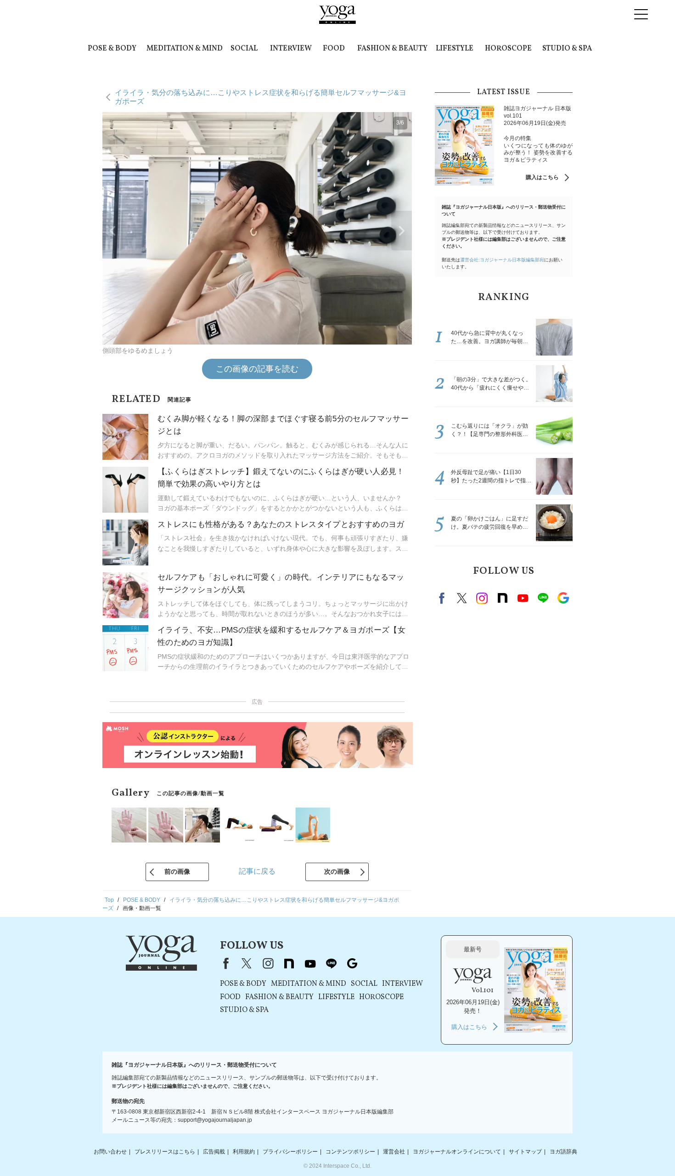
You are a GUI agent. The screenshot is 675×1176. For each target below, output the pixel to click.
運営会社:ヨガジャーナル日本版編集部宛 (502, 259)
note (502, 598)
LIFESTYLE (454, 49)
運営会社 (394, 1151)
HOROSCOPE (508, 49)
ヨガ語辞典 (563, 1151)
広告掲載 (214, 1151)
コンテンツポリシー (350, 1151)
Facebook (443, 598)
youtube (310, 963)
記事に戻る (257, 871)
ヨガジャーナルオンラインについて (457, 1151)
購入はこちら (542, 177)
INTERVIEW (291, 49)
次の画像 (337, 871)
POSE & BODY (112, 49)
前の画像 (177, 871)
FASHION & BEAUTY (392, 49)
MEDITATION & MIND (184, 49)
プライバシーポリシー (290, 1151)
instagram (482, 598)
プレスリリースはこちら (165, 1151)
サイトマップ (525, 1151)
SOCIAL (244, 49)
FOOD (334, 49)
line (543, 598)
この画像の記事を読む (257, 368)
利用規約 (244, 1151)
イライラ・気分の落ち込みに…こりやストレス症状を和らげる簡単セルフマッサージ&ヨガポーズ (260, 97)
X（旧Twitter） (247, 963)
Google (563, 598)
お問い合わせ (110, 1151)
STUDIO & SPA (567, 49)
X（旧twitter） (462, 598)
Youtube (523, 598)
